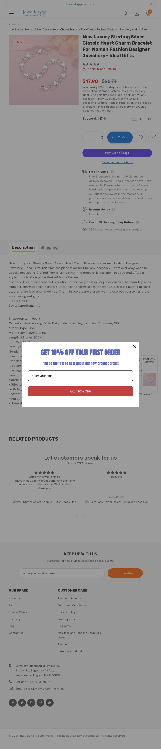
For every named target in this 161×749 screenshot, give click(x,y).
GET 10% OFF (80, 391)
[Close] (134, 346)
